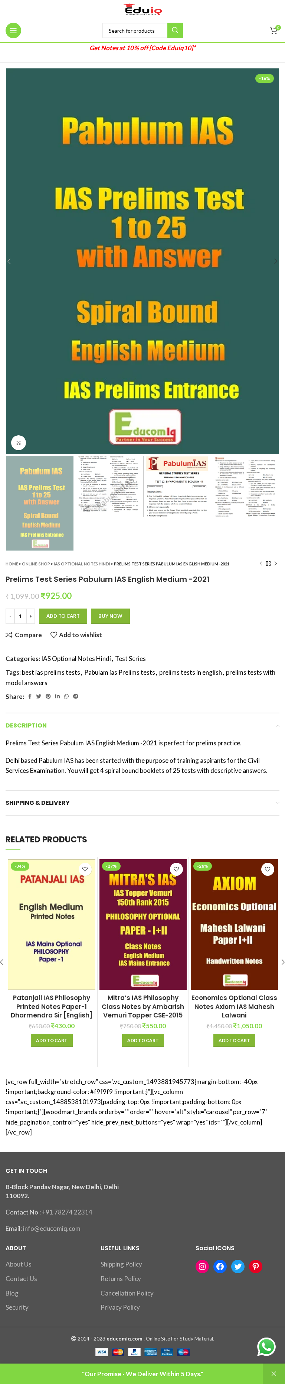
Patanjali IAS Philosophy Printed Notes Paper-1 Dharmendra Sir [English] (52, 1006)
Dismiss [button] (274, 1374)
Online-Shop (36, 563)
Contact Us (21, 1279)
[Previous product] (261, 563)
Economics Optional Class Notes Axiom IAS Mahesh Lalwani (234, 1006)
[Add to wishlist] (85, 869)
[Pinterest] (255, 1266)
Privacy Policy (120, 1307)
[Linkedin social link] (57, 696)
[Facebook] (220, 1266)
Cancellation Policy (127, 1293)
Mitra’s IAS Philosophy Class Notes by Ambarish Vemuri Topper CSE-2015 (143, 1006)
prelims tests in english (190, 672)
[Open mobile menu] (13, 30)
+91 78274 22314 (67, 1212)
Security (17, 1307)
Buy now (110, 616)
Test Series (130, 658)
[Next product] (275, 563)
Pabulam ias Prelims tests (119, 672)
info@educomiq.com (52, 1228)
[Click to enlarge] (18, 442)
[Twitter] (238, 1266)
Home (12, 563)
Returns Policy (121, 1279)
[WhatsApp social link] (66, 696)
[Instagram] (202, 1266)
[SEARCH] (175, 30)
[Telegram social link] (76, 696)
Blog (12, 1293)
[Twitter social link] (38, 696)
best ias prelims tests (51, 672)
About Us (19, 1264)
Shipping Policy (121, 1264)
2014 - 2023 (91, 1339)
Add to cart (63, 616)
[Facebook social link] (30, 696)
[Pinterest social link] (48, 696)
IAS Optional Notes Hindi (82, 563)
